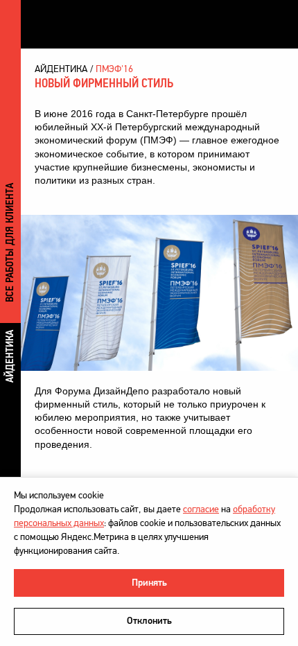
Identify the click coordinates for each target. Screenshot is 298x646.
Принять (149, 582)
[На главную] (96, 24)
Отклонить (149, 621)
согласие (201, 509)
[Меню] (273, 24)
